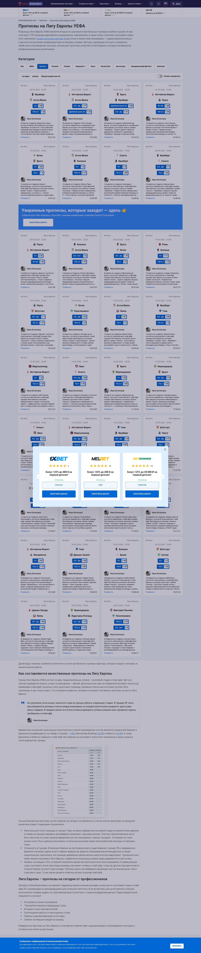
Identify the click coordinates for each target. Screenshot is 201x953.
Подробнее (102, 947)
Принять (177, 946)
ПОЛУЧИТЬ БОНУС (59, 494)
